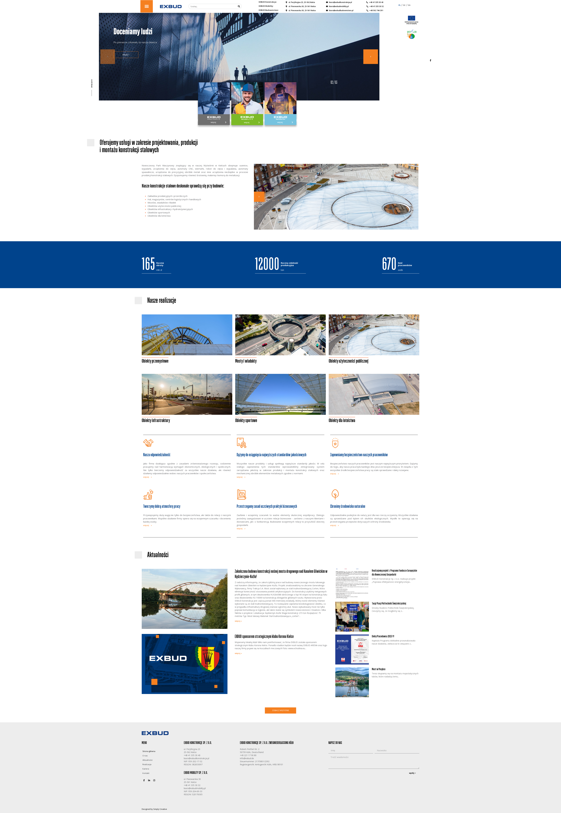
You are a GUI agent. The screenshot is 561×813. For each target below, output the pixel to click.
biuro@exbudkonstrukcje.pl (196, 758)
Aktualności (147, 760)
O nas (145, 755)
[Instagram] (154, 780)
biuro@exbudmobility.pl (195, 788)
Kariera (145, 768)
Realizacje (146, 764)
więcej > (125, 58)
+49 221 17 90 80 (248, 755)
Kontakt (145, 773)
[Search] (238, 6)
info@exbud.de (247, 758)
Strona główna (148, 751)
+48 (185, 785)
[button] (146, 6)
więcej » (238, 621)
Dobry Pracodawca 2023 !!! (383, 636)
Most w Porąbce (378, 669)
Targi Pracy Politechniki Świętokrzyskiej (389, 603)
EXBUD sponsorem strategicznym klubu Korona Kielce (264, 636)
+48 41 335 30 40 (192, 755)
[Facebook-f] (430, 60)
